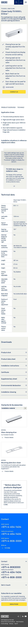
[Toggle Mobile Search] (16, 2)
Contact (4, 561)
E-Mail (6, 504)
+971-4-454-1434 (11, 526)
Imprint (16, 623)
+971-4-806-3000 (11, 540)
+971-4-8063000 (10, 567)
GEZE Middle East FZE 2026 (7, 619)
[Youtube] (25, 616)
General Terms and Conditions (8, 621)
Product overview (8, 107)
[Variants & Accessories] (14, 408)
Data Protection (20, 621)
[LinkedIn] (23, 616)
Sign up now (14, 604)
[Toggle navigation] (25, 2)
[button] (18, 616)
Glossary (11, 623)
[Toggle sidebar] (21, 2)
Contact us (14, 92)
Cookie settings (4, 623)
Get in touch (5, 585)
